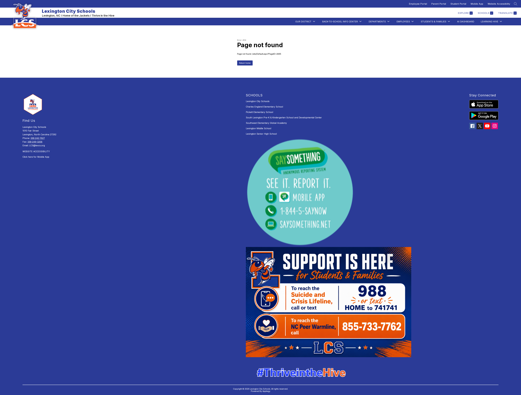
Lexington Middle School (258, 128)
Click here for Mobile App (36, 156)
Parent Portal (438, 3)
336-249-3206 (35, 141)
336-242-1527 (38, 138)
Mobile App (477, 3)
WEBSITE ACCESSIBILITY (36, 151)
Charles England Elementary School (264, 106)
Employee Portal (418, 3)
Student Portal (458, 3)
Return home (245, 63)
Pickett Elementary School (259, 112)
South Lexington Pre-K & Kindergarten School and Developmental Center (284, 117)
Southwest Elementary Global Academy (266, 123)
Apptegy (266, 391)
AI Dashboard (465, 21)
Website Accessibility (499, 3)
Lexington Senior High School (261, 133)
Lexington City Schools (257, 101)
